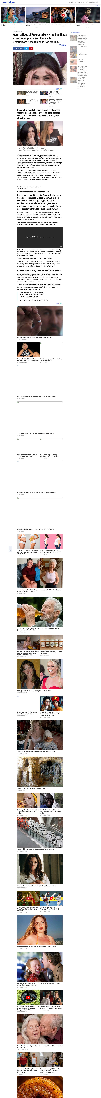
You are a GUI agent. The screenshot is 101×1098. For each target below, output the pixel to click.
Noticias (20, 45)
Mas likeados (80, 2)
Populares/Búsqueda (92, 2)
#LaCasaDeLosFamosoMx (34, 295)
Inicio (71, 2)
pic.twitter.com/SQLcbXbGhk (28, 297)
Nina (16, 45)
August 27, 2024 (42, 300)
